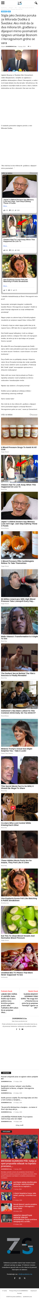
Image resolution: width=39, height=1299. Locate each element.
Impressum (34, 1290)
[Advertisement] (19, 107)
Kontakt (19, 1293)
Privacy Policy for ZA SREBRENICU (18, 1290)
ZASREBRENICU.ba (11, 46)
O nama (4, 1290)
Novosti (11, 7)
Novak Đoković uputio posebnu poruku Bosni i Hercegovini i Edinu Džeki (25, 1206)
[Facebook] (16, 1029)
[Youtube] (22, 1029)
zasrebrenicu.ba (27, 1296)
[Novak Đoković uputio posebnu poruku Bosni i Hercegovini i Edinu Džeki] (6, 1207)
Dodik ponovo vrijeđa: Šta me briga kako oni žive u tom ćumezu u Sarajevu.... (19, 1099)
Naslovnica (4, 7)
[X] (19, 1029)
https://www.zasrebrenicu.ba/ (19, 1021)
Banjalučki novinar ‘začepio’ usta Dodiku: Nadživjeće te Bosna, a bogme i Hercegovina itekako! (17, 1088)
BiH (16, 7)
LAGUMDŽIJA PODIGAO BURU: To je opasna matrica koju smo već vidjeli (16, 1118)
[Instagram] (19, 1278)
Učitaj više (19, 1125)
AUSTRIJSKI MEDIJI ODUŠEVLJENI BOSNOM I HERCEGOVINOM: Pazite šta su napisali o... (25, 1184)
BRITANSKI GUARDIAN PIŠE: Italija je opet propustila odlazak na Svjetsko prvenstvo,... (19, 1163)
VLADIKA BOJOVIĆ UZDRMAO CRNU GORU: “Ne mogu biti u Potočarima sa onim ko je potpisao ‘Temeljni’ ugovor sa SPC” (29, 1001)
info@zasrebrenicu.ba (25, 1274)
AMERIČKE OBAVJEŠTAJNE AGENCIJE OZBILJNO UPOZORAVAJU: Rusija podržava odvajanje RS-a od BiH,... (25, 1218)
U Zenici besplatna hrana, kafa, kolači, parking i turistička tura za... (24, 1195)
